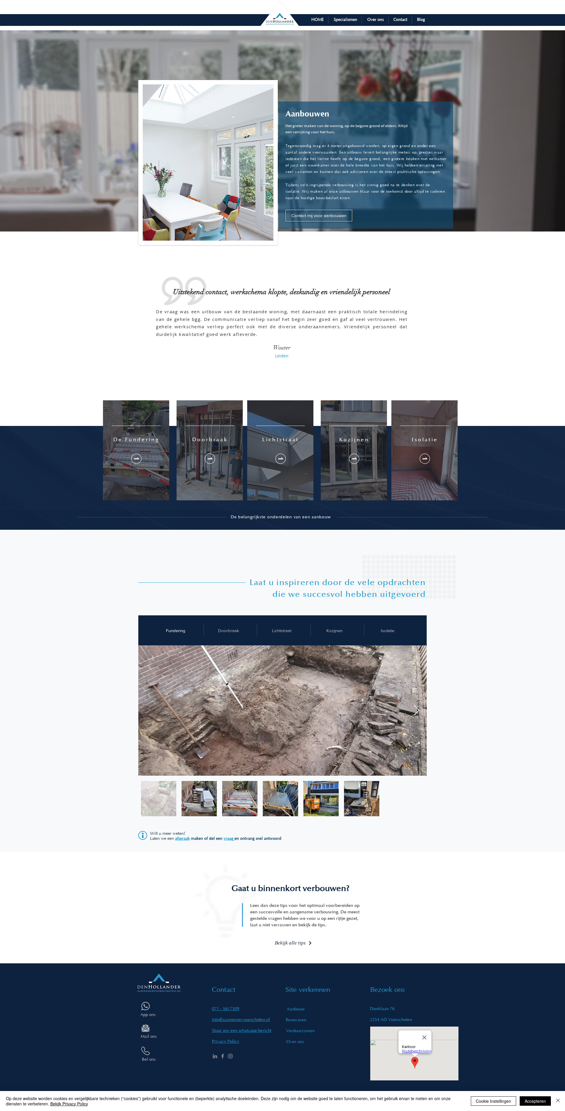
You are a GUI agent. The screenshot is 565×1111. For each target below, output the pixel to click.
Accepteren (535, 1101)
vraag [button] (228, 838)
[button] (345, 20)
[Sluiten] (557, 1101)
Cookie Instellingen (493, 1101)
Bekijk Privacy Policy (69, 1104)
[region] (136, 450)
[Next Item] (416, 710)
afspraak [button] (182, 838)
